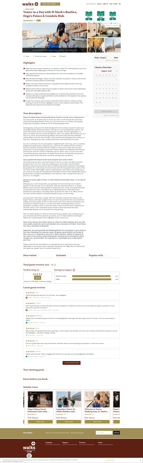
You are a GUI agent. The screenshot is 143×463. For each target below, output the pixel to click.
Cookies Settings (109, 460)
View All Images (112, 26)
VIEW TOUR (40, 422)
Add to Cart (106, 112)
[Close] (140, 460)
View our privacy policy (77, 432)
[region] (71, 460)
